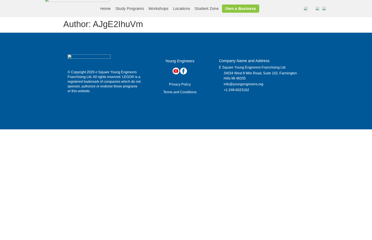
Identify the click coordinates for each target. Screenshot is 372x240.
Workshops (159, 8)
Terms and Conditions (180, 92)
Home (105, 8)
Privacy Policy (180, 84)
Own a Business (240, 8)
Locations (181, 8)
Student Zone (207, 8)
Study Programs (129, 8)
